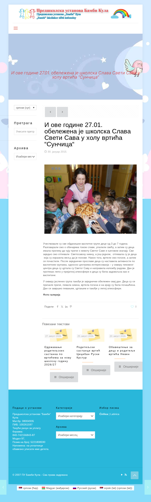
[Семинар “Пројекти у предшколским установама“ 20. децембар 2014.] (3, 487)
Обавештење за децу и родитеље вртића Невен (122, 351)
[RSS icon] (125, 474)
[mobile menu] (16, 28)
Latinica (114, 414)
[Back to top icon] (134, 475)
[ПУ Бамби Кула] (75, 14)
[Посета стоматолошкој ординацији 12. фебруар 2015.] (148, 487)
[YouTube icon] (121, 474)
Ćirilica (103, 414)
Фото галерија (51, 294)
